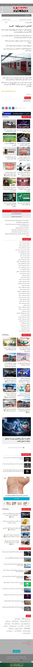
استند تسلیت (27, 626)
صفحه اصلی (29, 19)
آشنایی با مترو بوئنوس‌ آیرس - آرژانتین (22, 271)
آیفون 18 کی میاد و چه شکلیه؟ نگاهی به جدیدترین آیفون (13, 594)
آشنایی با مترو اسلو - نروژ (25, 325)
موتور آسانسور (17, 619)
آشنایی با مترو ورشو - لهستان (24, 299)
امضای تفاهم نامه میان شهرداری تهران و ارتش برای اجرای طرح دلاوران (17, 220)
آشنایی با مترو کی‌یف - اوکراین (24, 281)
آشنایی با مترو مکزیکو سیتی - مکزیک (23, 261)
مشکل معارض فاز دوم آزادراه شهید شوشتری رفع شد (20, 230)
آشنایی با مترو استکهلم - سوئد (24, 331)
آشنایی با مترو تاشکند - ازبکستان (23, 307)
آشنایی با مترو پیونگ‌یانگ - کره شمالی (23, 313)
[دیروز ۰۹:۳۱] (27, 459)
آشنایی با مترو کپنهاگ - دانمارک (24, 293)
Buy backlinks (27, 628)
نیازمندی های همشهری (20, 4)
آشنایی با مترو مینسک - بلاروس (24, 297)
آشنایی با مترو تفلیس (25, 311)
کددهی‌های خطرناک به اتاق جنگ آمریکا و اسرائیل (19, 15)
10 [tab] (8, 447)
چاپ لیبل (6, 626)
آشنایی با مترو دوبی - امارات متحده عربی (22, 250)
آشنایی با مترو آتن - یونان (25, 277)
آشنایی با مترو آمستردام (25, 329)
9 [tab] (10, 447)
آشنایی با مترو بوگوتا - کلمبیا (20, 26)
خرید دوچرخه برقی (13, 626)
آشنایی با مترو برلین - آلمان (24, 255)
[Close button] (32, 662)
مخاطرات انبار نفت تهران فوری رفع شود (22, 228)
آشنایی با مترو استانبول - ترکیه (24, 247)
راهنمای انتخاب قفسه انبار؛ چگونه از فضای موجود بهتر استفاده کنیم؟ (12, 607)
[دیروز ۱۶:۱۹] (27, 566)
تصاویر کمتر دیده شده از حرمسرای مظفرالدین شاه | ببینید (13, 464)
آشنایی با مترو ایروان (25, 275)
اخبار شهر (24, 19)
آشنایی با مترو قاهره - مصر (24, 269)
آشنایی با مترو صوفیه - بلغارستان (23, 319)
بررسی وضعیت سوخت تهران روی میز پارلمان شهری (20, 232)
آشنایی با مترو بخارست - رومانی (24, 295)
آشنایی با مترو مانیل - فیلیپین (24, 301)
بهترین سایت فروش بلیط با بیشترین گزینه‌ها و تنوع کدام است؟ (13, 601)
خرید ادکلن (8, 621)
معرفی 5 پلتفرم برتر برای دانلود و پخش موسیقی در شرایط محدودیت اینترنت (13, 564)
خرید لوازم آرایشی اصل (25, 624)
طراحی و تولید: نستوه (16, 660)
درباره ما (28, 641)
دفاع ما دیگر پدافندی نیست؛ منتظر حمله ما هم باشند (17, 440)
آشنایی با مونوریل (26, 305)
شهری (21, 19)
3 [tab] (20, 447)
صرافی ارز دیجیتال (18, 628)
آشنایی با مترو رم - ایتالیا (25, 257)
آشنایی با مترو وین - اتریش (24, 289)
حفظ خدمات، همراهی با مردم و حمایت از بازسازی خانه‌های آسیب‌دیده (13, 583)
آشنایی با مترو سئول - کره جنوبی (23, 259)
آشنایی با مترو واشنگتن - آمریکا (24, 267)
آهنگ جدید (20, 626)
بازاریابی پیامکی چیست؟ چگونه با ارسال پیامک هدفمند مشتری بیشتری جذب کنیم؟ (12, 577)
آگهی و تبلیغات (13, 4)
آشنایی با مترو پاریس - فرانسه (24, 246)
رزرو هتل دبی (9, 631)
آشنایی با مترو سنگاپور (25, 285)
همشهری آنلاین (20, 9)
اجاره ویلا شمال (15, 621)
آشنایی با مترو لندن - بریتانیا (24, 244)
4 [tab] (18, 447)
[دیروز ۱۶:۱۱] (27, 590)
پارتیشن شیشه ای (26, 631)
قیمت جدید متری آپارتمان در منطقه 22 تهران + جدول (14, 558)
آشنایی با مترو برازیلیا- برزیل (24, 273)
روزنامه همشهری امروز (28, 4)
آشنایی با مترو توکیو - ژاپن (24, 253)
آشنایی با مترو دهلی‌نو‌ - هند (24, 242)
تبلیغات (28, 644)
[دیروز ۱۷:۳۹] (27, 553)
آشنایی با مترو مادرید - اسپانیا (24, 279)
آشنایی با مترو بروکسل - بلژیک (24, 303)
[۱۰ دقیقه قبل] (16, 426)
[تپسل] (1, 662)
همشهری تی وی (6, 4)
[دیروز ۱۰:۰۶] (27, 596)
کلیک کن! (16, 499)
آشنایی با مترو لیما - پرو (25, 315)
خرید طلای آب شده (15, 624)
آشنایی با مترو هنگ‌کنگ (25, 327)
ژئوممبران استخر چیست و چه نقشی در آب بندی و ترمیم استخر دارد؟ (12, 589)
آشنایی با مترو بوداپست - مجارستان (23, 291)
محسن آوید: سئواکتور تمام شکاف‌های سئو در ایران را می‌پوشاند (12, 551)
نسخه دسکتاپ (16, 651)
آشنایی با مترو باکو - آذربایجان (24, 321)
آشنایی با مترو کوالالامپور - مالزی (23, 263)
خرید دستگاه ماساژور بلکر (25, 621)
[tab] (16, 211)
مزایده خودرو (7, 624)
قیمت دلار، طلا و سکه (26, 643)
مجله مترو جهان (27, 101)
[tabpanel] (16, 430)
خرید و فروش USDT (26, 619)
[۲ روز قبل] (27, 608)
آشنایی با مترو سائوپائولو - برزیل (23, 252)
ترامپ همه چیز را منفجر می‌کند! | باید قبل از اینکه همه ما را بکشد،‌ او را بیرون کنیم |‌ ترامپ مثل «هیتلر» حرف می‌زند (13, 470)
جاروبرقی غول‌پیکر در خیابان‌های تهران (22, 222)
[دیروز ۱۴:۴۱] (27, 471)
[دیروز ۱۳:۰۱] (27, 465)
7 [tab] (13, 447)
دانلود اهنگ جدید (17, 631)
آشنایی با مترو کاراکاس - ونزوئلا (24, 287)
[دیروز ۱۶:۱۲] (27, 584)
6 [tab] (15, 447)
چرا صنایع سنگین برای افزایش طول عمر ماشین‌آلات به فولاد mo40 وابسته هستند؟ (13, 571)
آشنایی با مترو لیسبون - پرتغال (24, 309)
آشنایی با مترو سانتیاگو (25, 323)
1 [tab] (23, 447)
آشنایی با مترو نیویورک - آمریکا (24, 265)
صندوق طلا (11, 628)
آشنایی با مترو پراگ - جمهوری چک (23, 283)
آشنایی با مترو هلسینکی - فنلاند (23, 317)
